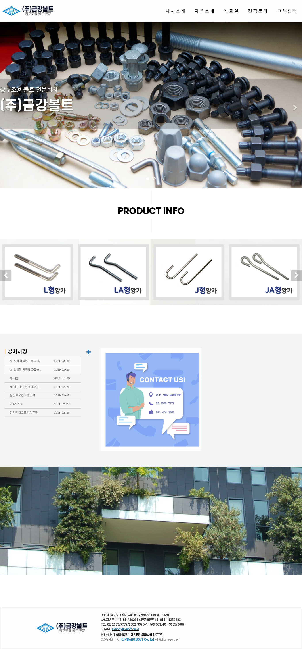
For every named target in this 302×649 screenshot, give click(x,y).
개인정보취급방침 (141, 635)
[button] (6, 108)
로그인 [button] (159, 635)
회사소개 (176, 11)
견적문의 (258, 11)
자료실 (231, 11)
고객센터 (287, 11)
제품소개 (205, 11)
